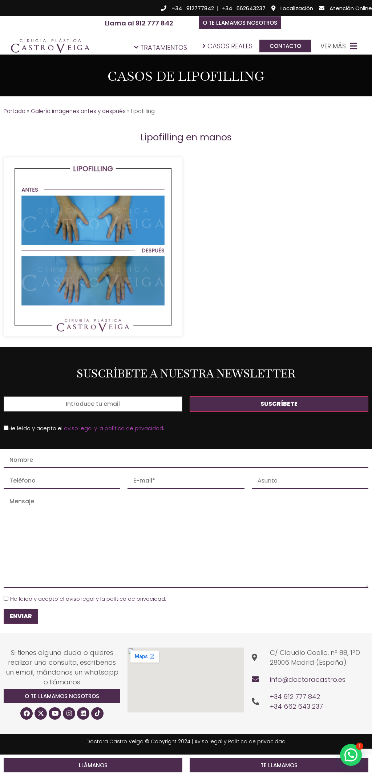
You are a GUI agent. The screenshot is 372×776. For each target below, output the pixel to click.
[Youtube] (55, 713)
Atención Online (350, 8)
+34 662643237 (244, 8)
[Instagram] (69, 713)
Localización (296, 8)
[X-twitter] (41, 713)
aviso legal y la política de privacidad (113, 428)
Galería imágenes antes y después (78, 111)
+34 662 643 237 (296, 706)
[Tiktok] (97, 713)
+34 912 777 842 (295, 696)
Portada (14, 111)
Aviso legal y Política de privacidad (240, 741)
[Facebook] (26, 713)
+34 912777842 (192, 8)
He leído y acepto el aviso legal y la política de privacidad (87, 599)
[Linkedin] (83, 713)
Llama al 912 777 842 (139, 23)
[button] (240, 22)
